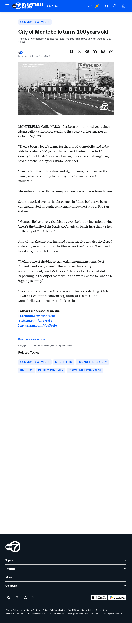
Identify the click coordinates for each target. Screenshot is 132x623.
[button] (7, 5)
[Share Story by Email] (103, 51)
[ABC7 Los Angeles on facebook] (9, 597)
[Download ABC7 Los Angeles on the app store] (99, 597)
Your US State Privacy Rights (80, 610)
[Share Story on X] (79, 51)
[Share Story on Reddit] (87, 51)
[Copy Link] (111, 51)
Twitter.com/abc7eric (35, 320)
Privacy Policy (12, 610)
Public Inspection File (35, 614)
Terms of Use (102, 610)
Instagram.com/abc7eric (37, 325)
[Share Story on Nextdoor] (95, 51)
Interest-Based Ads (14, 614)
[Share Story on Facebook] (71, 51)
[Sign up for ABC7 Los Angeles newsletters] (33, 597)
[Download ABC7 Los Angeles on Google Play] (117, 597)
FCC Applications (56, 614)
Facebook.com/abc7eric (36, 315)
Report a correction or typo (31, 339)
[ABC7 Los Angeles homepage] (27, 6)
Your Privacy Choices (30, 610)
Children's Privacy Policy (54, 610)
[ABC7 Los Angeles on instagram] (25, 597)
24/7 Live (52, 6)
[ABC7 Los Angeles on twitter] (17, 597)
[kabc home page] (13, 546)
